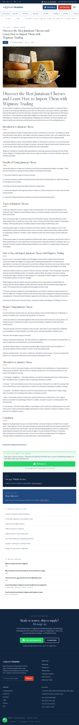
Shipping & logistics (48, 674)
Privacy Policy (32, 718)
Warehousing (46, 670)
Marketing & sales (47, 680)
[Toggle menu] (74, 7)
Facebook (13, 721)
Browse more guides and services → (15, 445)
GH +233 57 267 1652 (48, 700)
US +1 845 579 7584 (48, 707)
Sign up (29, 678)
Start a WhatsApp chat (33, 640)
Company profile (8, 691)
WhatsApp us (51, 7)
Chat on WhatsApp (50, 1)
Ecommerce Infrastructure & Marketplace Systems (19, 538)
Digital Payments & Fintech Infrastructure (16, 534)
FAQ (4, 706)
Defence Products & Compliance (14, 529)
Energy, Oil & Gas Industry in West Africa (16, 548)
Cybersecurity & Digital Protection (14, 524)
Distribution (45, 667)
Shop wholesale (65, 7)
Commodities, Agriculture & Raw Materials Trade (19, 519)
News (18, 18)
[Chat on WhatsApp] (4, 720)
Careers (5, 703)
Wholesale (45, 664)
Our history (6, 694)
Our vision (6, 697)
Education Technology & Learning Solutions (18, 543)
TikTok (31, 721)
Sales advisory (46, 677)
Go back (8, 18)
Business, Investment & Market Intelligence (17, 514)
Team (4, 700)
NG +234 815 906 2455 (49, 697)
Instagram (24, 721)
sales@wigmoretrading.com (67, 1)
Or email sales (52, 640)
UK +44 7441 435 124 (48, 704)
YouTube (37, 721)
